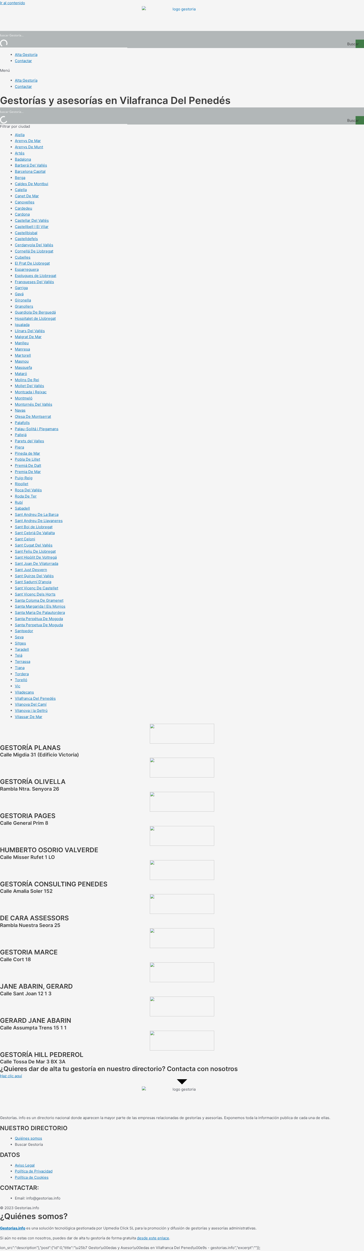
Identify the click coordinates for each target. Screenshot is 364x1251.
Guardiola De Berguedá (35, 312)
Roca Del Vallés (28, 490)
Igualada (22, 324)
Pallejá (20, 434)
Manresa (22, 349)
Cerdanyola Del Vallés (34, 245)
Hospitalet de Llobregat (35, 318)
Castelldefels (26, 238)
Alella (20, 134)
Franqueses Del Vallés (34, 281)
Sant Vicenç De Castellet (36, 588)
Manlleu (22, 343)
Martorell (23, 355)
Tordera (22, 674)
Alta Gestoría (26, 54)
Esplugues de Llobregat (35, 275)
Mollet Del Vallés (29, 385)
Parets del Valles (29, 441)
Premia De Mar (28, 471)
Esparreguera (27, 269)
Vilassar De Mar (28, 716)
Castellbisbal (26, 232)
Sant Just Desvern (31, 569)
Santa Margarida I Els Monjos (40, 606)
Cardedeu (23, 208)
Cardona (22, 214)
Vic (17, 686)
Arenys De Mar (28, 140)
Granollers (24, 306)
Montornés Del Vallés (33, 404)
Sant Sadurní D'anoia (33, 581)
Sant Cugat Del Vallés (33, 545)
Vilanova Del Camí (31, 704)
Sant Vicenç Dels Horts (35, 594)
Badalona (23, 159)
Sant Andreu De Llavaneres (39, 520)
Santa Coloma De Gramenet (39, 600)
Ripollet (21, 483)
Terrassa (22, 661)
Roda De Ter (26, 496)
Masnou (22, 361)
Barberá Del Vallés (31, 165)
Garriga (21, 287)
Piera (19, 447)
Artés (20, 153)
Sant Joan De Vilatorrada (36, 563)
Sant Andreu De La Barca (36, 514)
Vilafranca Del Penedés (35, 698)
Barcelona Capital (30, 171)
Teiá (18, 655)
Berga (20, 177)
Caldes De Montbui (31, 183)
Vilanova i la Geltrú (31, 710)
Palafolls (22, 422)
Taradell (22, 649)
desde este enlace (153, 1238)
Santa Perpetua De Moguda (39, 625)
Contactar (23, 60)
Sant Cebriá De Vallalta (35, 532)
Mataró (21, 373)
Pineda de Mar (27, 453)
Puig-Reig (23, 477)
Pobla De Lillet (27, 459)
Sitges (20, 643)
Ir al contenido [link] (12, 2)
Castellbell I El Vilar (32, 226)
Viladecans (24, 692)
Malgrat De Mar (28, 336)
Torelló (21, 679)
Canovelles (24, 202)
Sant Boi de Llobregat (33, 527)
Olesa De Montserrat (33, 416)
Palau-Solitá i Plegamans (36, 428)
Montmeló (23, 398)
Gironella (23, 300)
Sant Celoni (25, 539)
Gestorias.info (12, 1228)
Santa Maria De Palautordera (40, 612)
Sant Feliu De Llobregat (35, 551)
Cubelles (22, 257)
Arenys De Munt (29, 147)
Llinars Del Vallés (30, 330)
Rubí (19, 502)
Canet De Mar (27, 196)
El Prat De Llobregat (32, 263)
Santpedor (24, 630)
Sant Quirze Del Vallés (34, 576)
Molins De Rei (27, 379)
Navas (20, 410)
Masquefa (23, 367)
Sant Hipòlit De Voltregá (36, 557)
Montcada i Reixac (31, 392)
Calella (21, 189)
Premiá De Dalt (28, 465)
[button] (182, 71)
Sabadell (22, 508)
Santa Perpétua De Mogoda (39, 618)
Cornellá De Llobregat (34, 251)
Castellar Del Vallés (32, 220)
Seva (19, 637)
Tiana (20, 667)
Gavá (19, 294)
